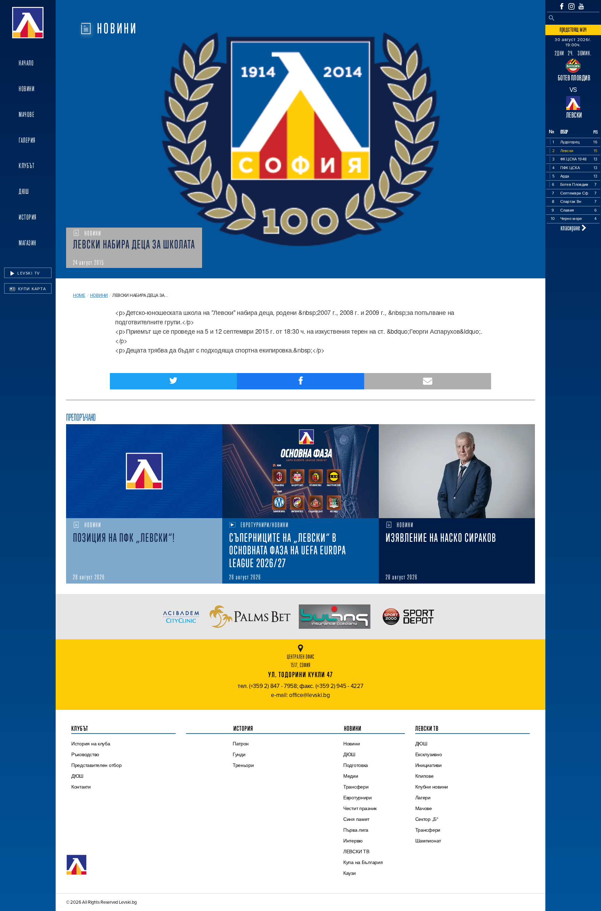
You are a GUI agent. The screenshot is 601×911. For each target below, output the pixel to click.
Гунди (239, 754)
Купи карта (31, 289)
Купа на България (363, 862)
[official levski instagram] (571, 6)
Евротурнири (357, 797)
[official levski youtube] (581, 6)
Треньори (243, 765)
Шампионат (428, 840)
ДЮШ (24, 191)
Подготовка (355, 765)
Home (79, 295)
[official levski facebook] (562, 6)
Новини (26, 89)
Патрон (241, 743)
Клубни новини (431, 786)
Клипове (424, 776)
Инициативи (428, 765)
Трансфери (356, 786)
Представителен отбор (96, 765)
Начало (26, 63)
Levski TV (28, 273)
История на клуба (90, 743)
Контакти (81, 786)
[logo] (28, 22)
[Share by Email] (427, 381)
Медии (350, 776)
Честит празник (360, 808)
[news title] (144, 471)
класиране (571, 227)
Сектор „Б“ (426, 819)
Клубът (26, 165)
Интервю (353, 840)
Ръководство (85, 754)
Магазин (28, 243)
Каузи (349, 873)
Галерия (27, 140)
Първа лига (355, 829)
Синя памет (356, 819)
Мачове (26, 114)
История (28, 217)
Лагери (423, 797)
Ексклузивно (428, 754)
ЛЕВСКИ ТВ (356, 851)
